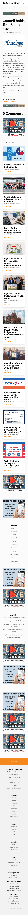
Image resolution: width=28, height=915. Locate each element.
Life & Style (14, 538)
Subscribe (14, 826)
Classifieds (14, 814)
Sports (14, 558)
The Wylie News (14, 782)
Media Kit (14, 850)
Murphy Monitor (14, 774)
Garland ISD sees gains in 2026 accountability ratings (12, 396)
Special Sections (14, 847)
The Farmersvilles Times (14, 772)
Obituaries (14, 544)
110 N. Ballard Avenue (14, 901)
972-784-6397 (14, 884)
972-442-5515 (14, 897)
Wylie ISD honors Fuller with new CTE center (14, 295)
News (20, 203)
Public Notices (14, 554)
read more (7, 172)
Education (18, 300)
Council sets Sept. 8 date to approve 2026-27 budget (13, 365)
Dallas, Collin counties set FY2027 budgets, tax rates (13, 230)
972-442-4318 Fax (14, 899)
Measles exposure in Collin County (14, 165)
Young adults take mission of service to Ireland (13, 199)
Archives (14, 832)
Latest (20, 32)
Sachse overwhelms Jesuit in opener (14, 617)
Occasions (14, 548)
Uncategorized (14, 561)
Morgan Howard (8, 32)
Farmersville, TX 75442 (14, 890)
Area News (13, 169)
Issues (14, 829)
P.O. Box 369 (14, 875)
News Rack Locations (14, 862)
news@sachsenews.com (9, 101)
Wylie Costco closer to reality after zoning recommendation (13, 262)
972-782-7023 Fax (14, 886)
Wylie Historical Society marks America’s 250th (12, 463)
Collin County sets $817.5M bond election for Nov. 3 (12, 429)
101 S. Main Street (14, 888)
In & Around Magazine (14, 788)
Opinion (14, 551)
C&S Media (14, 785)
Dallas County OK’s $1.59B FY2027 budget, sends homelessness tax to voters (14, 332)
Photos (14, 834)
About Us (14, 860)
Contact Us (14, 865)
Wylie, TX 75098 (14, 877)
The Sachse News (14, 780)
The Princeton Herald (14, 777)
